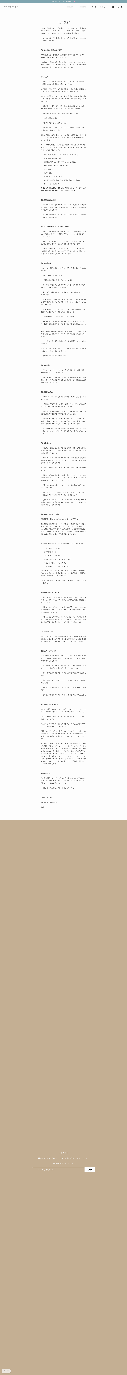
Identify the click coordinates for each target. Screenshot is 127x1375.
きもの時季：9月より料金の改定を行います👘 (63, 1)
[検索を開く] (113, 7)
